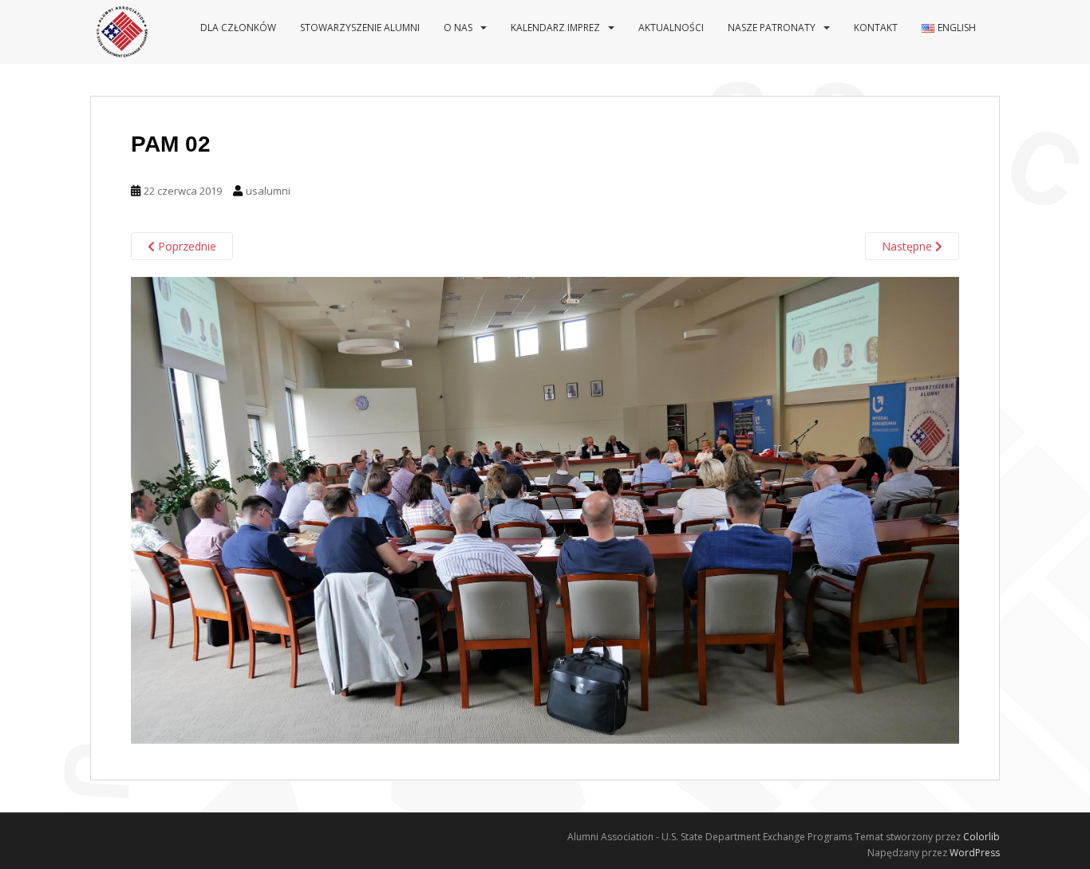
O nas (458, 27)
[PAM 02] (545, 509)
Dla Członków (238, 27)
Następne (908, 246)
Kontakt (876, 27)
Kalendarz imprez (555, 27)
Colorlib (981, 836)
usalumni (268, 191)
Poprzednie (185, 246)
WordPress (975, 852)
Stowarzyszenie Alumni (360, 27)
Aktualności (671, 27)
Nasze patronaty (772, 27)
